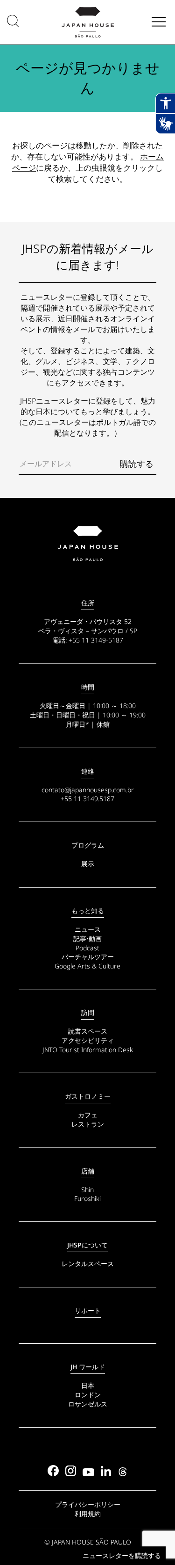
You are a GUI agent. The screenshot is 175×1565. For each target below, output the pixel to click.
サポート (88, 1310)
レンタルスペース (88, 1263)
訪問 (87, 1012)
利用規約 (88, 1513)
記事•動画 (87, 938)
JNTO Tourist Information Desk (87, 1049)
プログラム (87, 845)
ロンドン (88, 1394)
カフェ (88, 1114)
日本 (87, 1385)
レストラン (87, 1124)
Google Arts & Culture (87, 966)
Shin (87, 1189)
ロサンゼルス (87, 1403)
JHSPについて (87, 1244)
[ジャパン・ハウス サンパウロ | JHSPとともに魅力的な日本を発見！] (87, 543)
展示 (87, 863)
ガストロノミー (88, 1096)
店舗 (87, 1171)
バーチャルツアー (88, 956)
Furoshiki (87, 1198)
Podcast (87, 947)
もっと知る (87, 910)
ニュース (88, 929)
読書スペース (87, 1031)
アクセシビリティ (88, 1040)
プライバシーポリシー (87, 1504)
